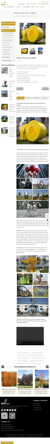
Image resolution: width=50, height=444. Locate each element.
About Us (33, 6)
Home (4, 6)
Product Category (8, 23)
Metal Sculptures (18, 6)
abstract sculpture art (21, 355)
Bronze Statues (10, 6)
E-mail (47, 225)
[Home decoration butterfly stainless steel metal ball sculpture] (4, 70)
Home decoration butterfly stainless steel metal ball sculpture (12, 72)
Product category (40, 400)
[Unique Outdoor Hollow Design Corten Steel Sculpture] (41, 379)
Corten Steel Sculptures (8, 40)
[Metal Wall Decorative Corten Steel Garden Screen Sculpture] (9, 379)
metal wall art (6, 51)
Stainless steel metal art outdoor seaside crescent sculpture (12, 95)
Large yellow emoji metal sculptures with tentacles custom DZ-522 (12, 108)
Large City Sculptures (33, 16)
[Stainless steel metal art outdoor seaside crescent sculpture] (4, 93)
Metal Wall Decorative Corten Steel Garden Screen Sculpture (9, 389)
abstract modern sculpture (22, 363)
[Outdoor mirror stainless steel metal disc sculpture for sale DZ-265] (4, 118)
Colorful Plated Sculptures (8, 35)
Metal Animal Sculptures (8, 33)
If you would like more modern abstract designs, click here (9, 392)
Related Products (8, 65)
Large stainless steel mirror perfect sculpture (12, 84)
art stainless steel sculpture (23, 352)
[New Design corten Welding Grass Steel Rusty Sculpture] (25, 379)
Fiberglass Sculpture (7, 60)
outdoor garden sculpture (36, 363)
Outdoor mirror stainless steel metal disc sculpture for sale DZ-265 (12, 120)
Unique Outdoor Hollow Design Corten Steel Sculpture (41, 389)
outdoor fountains (6, 54)
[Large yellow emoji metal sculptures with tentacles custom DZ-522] (4, 107)
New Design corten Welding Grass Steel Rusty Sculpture (25, 389)
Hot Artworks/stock (7, 49)
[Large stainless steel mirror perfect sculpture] (4, 83)
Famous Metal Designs (8, 47)
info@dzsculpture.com (44, 3)
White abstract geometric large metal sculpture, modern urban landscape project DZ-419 (12, 132)
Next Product (45, 88)
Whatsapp (47, 221)
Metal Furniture (6, 44)
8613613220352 (9, 428)
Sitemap (39, 436)
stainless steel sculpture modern (35, 355)
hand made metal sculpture (23, 358)
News (37, 6)
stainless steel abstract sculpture (37, 360)
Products (18, 16)
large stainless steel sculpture (37, 352)
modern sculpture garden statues (38, 358)
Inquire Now (19, 88)
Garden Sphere (6, 42)
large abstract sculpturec (22, 360)
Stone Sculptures (26, 6)
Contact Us (42, 6)
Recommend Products (25, 367)
